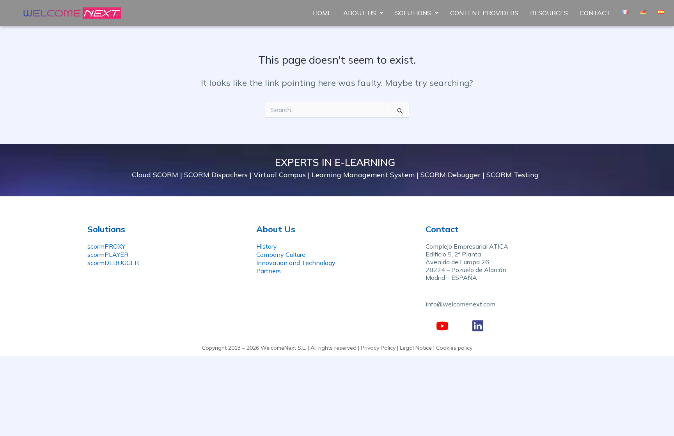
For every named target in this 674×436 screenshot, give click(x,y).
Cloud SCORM (155, 174)
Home (322, 13)
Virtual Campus (280, 174)
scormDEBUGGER (113, 263)
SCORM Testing (512, 174)
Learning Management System (363, 174)
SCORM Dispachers (216, 174)
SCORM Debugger (450, 174)
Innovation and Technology (295, 263)
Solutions (413, 13)
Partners (268, 271)
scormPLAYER (107, 254)
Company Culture (280, 254)
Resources (549, 13)
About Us (359, 13)
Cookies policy (454, 347)
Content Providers (484, 13)
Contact (595, 13)
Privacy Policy (378, 347)
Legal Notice (416, 347)
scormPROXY (106, 246)
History (266, 246)
